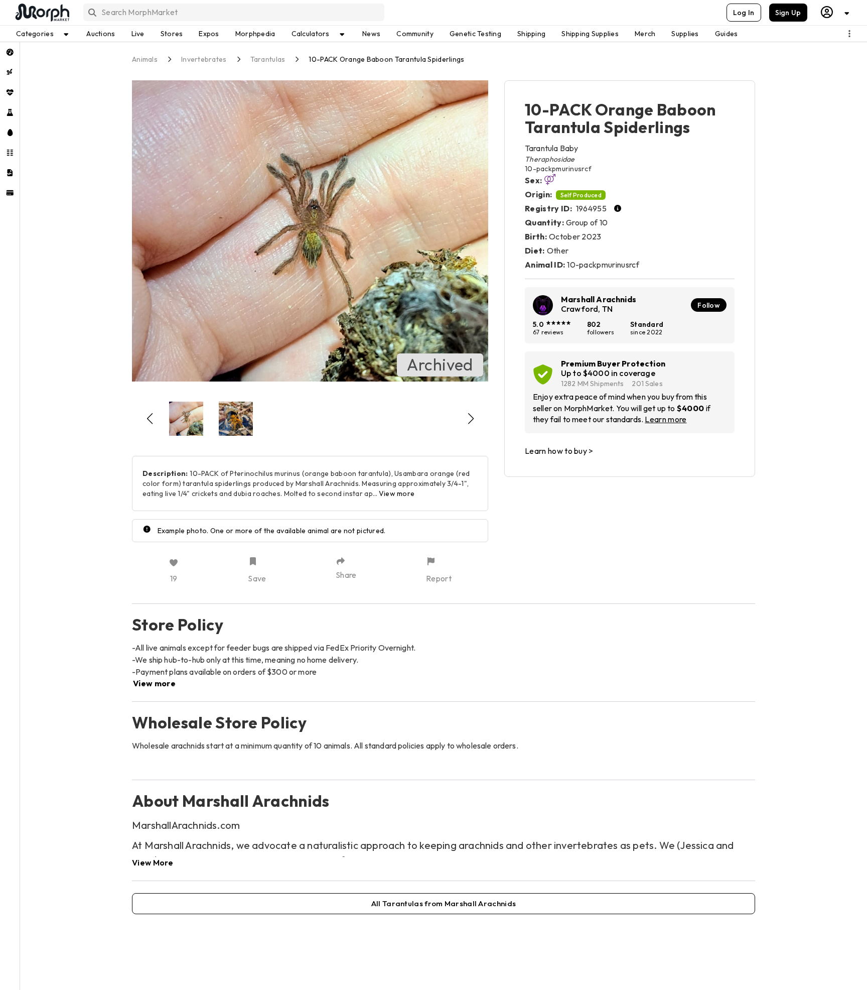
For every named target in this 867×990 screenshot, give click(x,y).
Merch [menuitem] (645, 34)
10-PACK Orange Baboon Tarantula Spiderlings (386, 59)
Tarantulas (267, 59)
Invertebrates (204, 59)
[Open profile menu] (835, 12)
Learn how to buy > (559, 451)
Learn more (665, 419)
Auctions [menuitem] (100, 34)
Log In (744, 12)
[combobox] (233, 12)
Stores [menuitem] (172, 34)
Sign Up (788, 12)
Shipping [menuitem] (531, 34)
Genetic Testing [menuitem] (475, 34)
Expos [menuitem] (209, 34)
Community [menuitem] (415, 34)
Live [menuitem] (137, 34)
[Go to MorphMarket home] (41, 13)
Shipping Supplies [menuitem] (590, 34)
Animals (145, 59)
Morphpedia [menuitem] (255, 34)
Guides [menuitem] (726, 34)
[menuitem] (10, 52)
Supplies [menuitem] (684, 34)
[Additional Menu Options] (849, 34)
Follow (708, 305)
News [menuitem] (371, 34)
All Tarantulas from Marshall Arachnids (443, 903)
